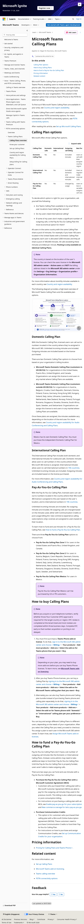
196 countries (73, 468)
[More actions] (80, 32)
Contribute (41, 919)
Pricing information (41, 73)
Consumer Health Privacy (66, 919)
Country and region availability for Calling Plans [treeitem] (18, 155)
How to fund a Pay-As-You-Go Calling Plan (49, 70)
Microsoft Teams (45, 32)
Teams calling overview (45, 873)
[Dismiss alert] (79, 4)
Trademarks (18, 922)
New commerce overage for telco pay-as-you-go (62, 807)
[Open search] (73, 19)
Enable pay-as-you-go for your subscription (64, 804)
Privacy (50, 919)
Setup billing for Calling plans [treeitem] (18, 163)
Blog (31, 919)
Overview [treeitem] (11, 132)
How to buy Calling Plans (43, 67)
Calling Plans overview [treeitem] (18, 140)
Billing (56, 645)
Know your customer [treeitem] (17, 144)
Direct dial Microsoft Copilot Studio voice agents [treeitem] (16, 110)
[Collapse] (27, 30)
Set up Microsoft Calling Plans (68, 126)
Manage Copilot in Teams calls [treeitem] (15, 116)
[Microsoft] (4, 19)
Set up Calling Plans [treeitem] (17, 148)
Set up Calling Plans (44, 864)
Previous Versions (20, 919)
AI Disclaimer (6, 919)
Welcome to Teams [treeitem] (11, 39)
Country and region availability (56, 107)
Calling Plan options (41, 65)
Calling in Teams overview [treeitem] (15, 87)
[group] (57, 170)
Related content (39, 76)
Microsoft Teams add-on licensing (50, 869)
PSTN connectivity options (47, 878)
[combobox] (15, 35)
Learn (34, 32)
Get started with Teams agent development (63, 25)
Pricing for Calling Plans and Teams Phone (53, 848)
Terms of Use (6, 922)
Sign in (78, 19)
